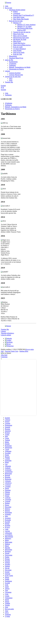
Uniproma (4, 357)
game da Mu (9, 60)
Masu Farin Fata (18, 34)
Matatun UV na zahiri (24, 26)
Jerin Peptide (17, 50)
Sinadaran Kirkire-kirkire (17, 10)
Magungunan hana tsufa (21, 37)
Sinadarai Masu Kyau (16, 58)
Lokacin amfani (6, 335)
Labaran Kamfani (14, 73)
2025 (10, 78)
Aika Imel (4, 355)
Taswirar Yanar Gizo (11, 351)
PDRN (15, 11)
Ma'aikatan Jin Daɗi (19, 39)
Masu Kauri (17, 41)
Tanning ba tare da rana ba (21, 32)
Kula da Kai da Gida (16, 21)
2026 (10, 80)
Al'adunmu (12, 63)
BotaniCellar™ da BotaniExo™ (23, 15)
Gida (6, 6)
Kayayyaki (8, 8)
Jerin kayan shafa (18, 52)
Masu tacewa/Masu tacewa (22, 45)
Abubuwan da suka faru (13, 76)
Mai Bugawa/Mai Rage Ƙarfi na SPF (24, 29)
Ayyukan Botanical (19, 49)
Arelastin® (16, 13)
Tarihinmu (12, 65)
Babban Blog (24, 351)
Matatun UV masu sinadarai (26, 24)
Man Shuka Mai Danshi (21, 19)
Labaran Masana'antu (16, 75)
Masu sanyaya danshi (20, 36)
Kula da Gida (17, 54)
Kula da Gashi (18, 47)
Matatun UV (17, 23)
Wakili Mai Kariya (19, 43)
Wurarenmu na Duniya (16, 69)
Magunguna (13, 56)
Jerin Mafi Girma (18, 17)
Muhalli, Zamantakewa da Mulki (19, 67)
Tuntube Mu (9, 82)
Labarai (7, 71)
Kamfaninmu (13, 62)
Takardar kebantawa (7, 333)
